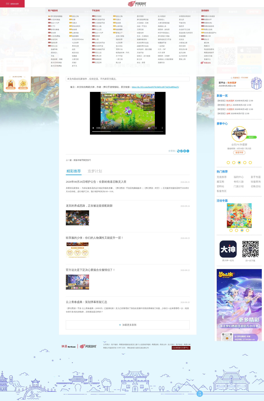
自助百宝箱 (208, 56)
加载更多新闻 (129, 325)
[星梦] (23, 84)
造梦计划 (95, 171)
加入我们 (171, 344)
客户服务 (114, 344)
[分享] (199, 393)
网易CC (207, 46)
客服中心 (207, 59)
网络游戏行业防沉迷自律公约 (138, 348)
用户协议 (179, 344)
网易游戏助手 (209, 52)
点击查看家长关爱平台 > (181, 348)
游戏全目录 (14, 3)
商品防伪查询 (209, 49)
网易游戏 (207, 62)
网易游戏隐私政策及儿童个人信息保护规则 (135, 344)
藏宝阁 (206, 42)
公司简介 (106, 344)
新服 (256, 83)
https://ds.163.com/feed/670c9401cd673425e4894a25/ (155, 87)
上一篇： (78, 160)
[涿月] (11, 84)
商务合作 (163, 344)
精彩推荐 (74, 171)
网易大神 (187, 344)
